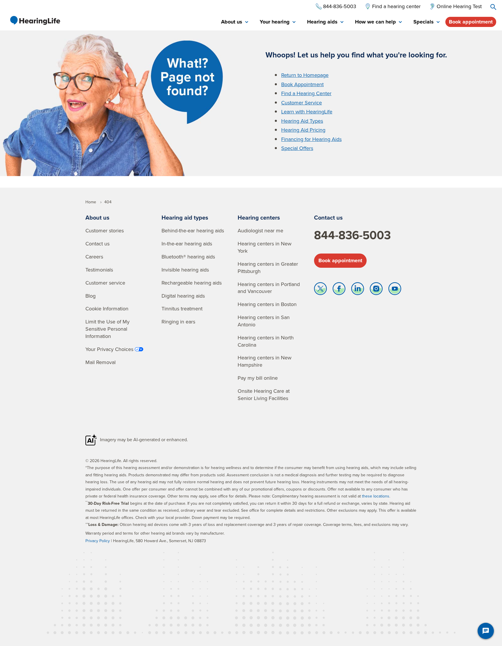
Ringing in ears (178, 321)
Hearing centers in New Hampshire (264, 361)
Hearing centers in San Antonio (264, 321)
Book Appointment (302, 84)
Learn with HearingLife (306, 111)
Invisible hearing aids (185, 269)
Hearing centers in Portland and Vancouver (269, 288)
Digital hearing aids (183, 295)
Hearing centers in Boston (267, 304)
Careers (94, 256)
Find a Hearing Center (306, 93)
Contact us (97, 243)
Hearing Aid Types (302, 120)
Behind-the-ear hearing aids (193, 230)
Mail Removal (100, 362)
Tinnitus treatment (182, 308)
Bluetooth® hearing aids (188, 256)
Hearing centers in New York (264, 247)
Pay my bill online (258, 377)
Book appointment (471, 22)
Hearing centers (259, 217)
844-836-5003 (352, 235)
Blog (90, 295)
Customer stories (104, 230)
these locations (375, 496)
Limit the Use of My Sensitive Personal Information (107, 329)
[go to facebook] (339, 290)
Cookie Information (106, 308)
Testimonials (99, 269)
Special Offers (297, 148)
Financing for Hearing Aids (311, 139)
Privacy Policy (97, 541)
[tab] (234, 22)
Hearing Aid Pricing (303, 129)
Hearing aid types (185, 217)
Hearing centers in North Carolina (266, 341)
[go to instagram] (376, 290)
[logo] (35, 20)
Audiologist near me (260, 230)
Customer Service (301, 102)
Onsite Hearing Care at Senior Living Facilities (264, 394)
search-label (493, 7)
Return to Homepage (305, 75)
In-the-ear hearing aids (187, 243)
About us (97, 217)
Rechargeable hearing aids (192, 282)
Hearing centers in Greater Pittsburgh (268, 267)
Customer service (105, 282)
